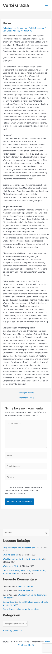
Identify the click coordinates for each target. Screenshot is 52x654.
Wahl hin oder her (10, 555)
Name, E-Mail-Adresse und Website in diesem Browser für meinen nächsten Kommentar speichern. (23, 490)
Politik (31, 28)
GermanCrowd (9, 602)
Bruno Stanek (9, 609)
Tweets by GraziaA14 (12, 631)
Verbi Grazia (16, 5)
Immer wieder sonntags (28, 609)
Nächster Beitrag (26, 398)
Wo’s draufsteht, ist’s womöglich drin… (20, 548)
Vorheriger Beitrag (26, 393)
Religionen (39, 28)
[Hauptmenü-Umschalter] (46, 5)
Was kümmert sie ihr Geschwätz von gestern (23, 559)
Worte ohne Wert (10, 566)
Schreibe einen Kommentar (15, 28)
